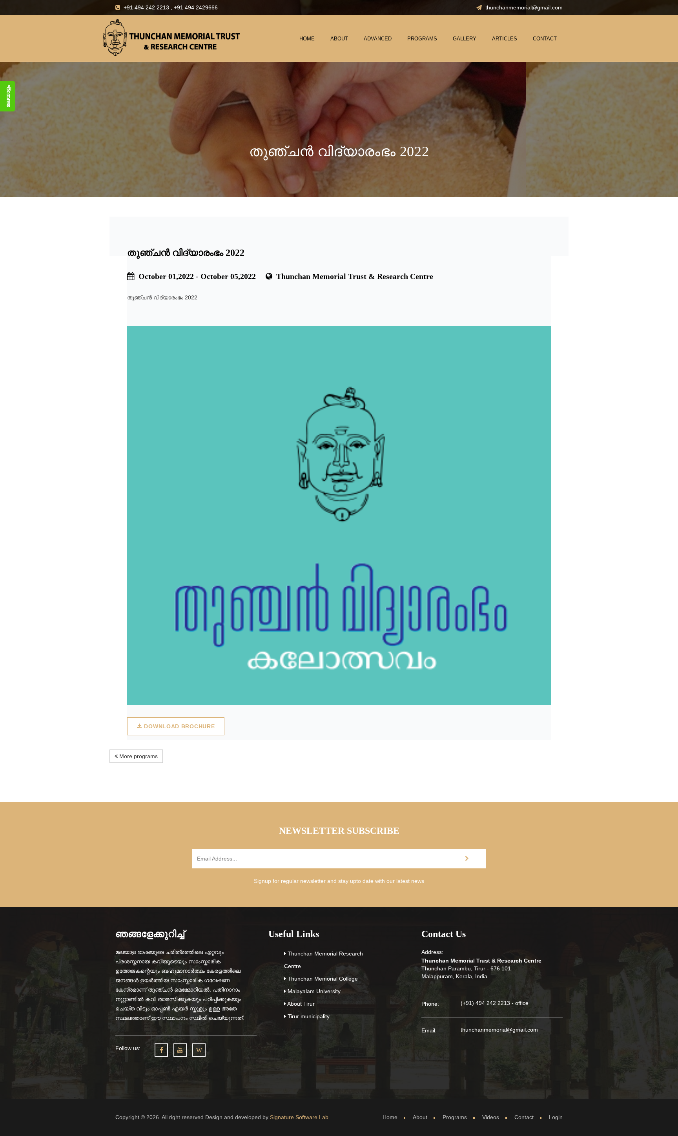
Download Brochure (178, 726)
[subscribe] (466, 858)
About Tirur (300, 1004)
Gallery (464, 39)
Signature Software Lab (299, 1117)
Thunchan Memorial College (322, 979)
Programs (422, 39)
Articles (504, 39)
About (339, 39)
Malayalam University (313, 991)
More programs (138, 756)
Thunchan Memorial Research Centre (323, 959)
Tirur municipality (308, 1016)
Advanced (378, 39)
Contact (545, 39)
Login (556, 1117)
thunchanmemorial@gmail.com (524, 7)
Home (307, 39)
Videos (490, 1117)
